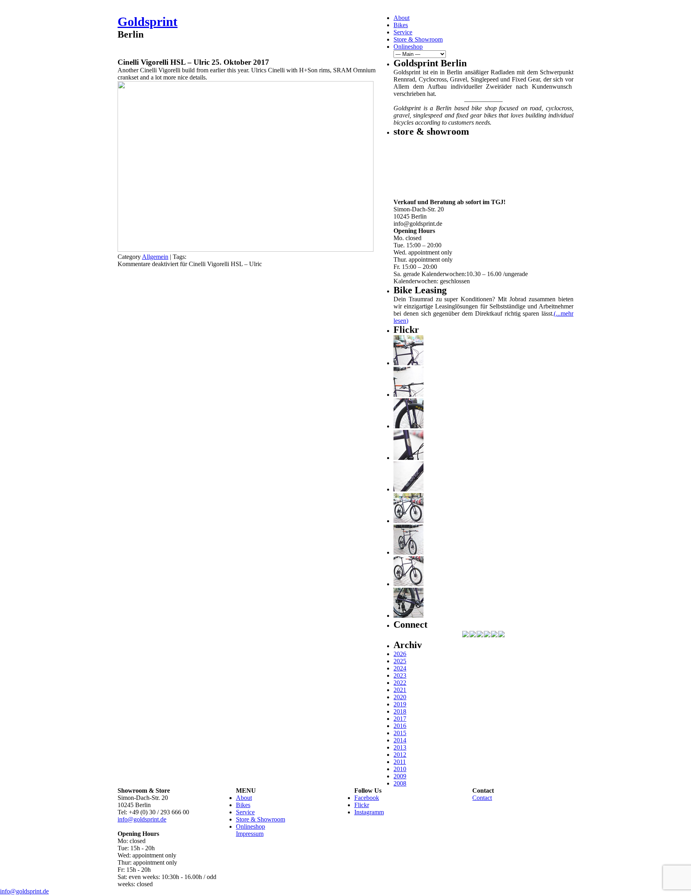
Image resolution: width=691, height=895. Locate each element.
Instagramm (369, 812)
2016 (399, 725)
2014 (399, 740)
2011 (399, 761)
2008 (399, 783)
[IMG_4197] (408, 584)
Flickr (361, 805)
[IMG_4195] (408, 615)
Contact (482, 797)
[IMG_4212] (408, 426)
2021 (399, 689)
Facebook (366, 797)
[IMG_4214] (408, 394)
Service (402, 32)
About (401, 17)
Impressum (250, 833)
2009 (399, 776)
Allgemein (155, 256)
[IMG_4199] (408, 520)
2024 (399, 668)
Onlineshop (408, 46)
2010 (399, 769)
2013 (399, 747)
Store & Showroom (418, 39)
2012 (399, 754)
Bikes (400, 25)
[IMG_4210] (408, 457)
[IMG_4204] (408, 552)
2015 (399, 733)
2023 (399, 675)
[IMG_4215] (408, 363)
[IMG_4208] (408, 489)
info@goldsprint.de (142, 819)
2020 (399, 697)
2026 (399, 653)
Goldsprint (148, 21)
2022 (399, 682)
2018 (399, 711)
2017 (399, 718)
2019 (399, 704)
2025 (399, 661)
